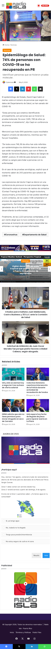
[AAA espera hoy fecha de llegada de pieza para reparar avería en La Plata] (37, 405)
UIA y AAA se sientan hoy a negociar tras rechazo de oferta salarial (13, 385)
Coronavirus (11, 234)
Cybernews (10, 82)
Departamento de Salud (35, 234)
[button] (25, 509)
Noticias (14, 45)
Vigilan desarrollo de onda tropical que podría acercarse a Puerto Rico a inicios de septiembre (25, 270)
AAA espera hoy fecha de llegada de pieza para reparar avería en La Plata (36, 418)
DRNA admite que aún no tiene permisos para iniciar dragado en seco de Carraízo (13, 418)
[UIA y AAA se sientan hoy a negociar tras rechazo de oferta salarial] (13, 374)
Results (36, 555)
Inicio (12, 632)
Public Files (37, 632)
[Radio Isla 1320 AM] (16, 5)
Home (6, 45)
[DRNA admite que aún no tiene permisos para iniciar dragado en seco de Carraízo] (13, 405)
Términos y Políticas (23, 632)
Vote (46, 555)
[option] (25, 269)
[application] (25, 179)
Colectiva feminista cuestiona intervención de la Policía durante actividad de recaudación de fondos (37, 387)
